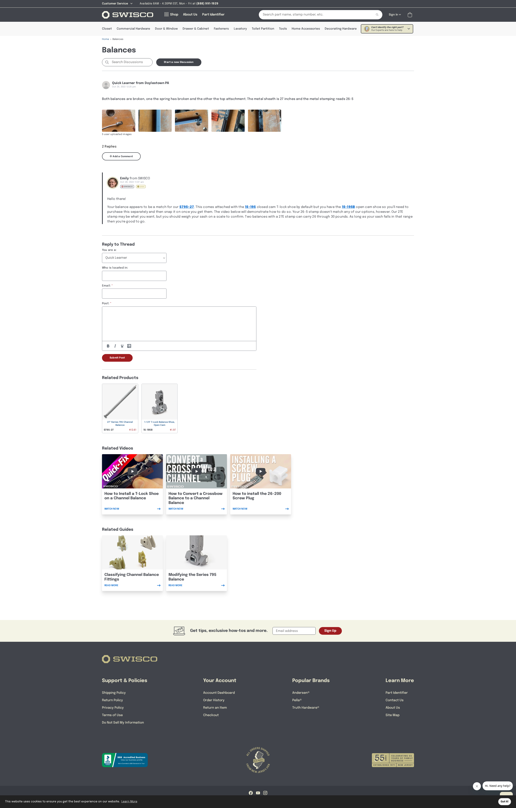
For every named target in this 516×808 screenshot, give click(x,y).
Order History (214, 700)
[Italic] (115, 346)
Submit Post (117, 358)
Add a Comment (122, 156)
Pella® (297, 700)
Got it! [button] (505, 801)
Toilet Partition (263, 28)
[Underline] (122, 346)
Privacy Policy (113, 707)
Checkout (211, 715)
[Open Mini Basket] (410, 14)
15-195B (348, 207)
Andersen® (301, 693)
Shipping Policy (114, 693)
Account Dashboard (219, 693)
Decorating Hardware (341, 28)
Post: (105, 303)
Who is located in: (115, 267)
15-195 (250, 207)
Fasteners (221, 28)
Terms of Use (112, 715)
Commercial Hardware (133, 28)
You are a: (109, 250)
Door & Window (166, 28)
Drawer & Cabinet (196, 28)
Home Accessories (306, 28)
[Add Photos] (129, 346)
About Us (393, 707)
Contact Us (395, 700)
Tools (283, 28)
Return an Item (215, 707)
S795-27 (186, 207)
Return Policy (112, 700)
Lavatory (240, 28)
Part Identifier (397, 693)
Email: (106, 285)
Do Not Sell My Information (123, 722)
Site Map (392, 715)
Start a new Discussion (179, 62)
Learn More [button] (129, 801)
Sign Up (330, 630)
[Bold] (108, 346)
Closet (107, 28)
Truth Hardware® (305, 707)
